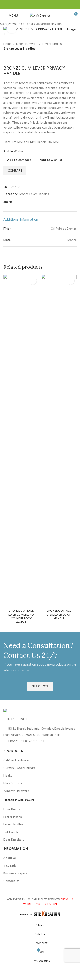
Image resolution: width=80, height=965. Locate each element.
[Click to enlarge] (12, 28)
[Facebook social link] (26, 5)
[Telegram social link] (53, 5)
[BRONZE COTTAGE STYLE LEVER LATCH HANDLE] (59, 441)
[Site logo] (40, 15)
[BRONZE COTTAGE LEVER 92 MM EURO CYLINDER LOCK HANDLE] (21, 441)
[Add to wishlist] (33, 281)
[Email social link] (37, 5)
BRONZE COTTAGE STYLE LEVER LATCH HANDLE (58, 614)
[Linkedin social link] (48, 5)
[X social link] (32, 5)
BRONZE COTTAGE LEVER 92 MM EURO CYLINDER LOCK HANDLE (21, 616)
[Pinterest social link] (42, 5)
